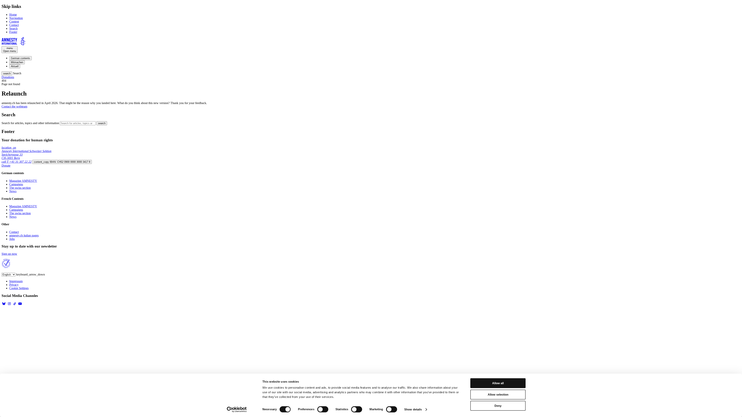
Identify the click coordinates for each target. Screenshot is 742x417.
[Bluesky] (4, 305)
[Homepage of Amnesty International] (371, 41)
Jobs (12, 239)
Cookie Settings (19, 288)
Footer (13, 32)
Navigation (16, 18)
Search (13, 28)
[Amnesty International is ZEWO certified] (6, 267)
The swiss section (20, 187)
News (12, 191)
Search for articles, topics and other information (30, 123)
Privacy (14, 284)
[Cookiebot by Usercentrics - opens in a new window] (237, 409)
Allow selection (498, 394)
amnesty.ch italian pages (24, 235)
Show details (413, 409)
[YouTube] (20, 305)
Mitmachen (17, 62)
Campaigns (16, 184)
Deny (497, 405)
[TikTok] (14, 305)
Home (13, 14)
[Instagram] (9, 305)
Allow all (498, 383)
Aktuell (15, 66)
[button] (7, 73)
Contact (14, 25)
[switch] (322, 409)
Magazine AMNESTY (23, 180)
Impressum (16, 281)
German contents (20, 58)
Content (14, 21)
